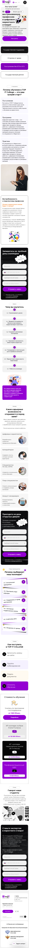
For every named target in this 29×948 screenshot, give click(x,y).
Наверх (21, 916)
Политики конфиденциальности (12, 296)
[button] (16, 2)
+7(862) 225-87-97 (7, 905)
